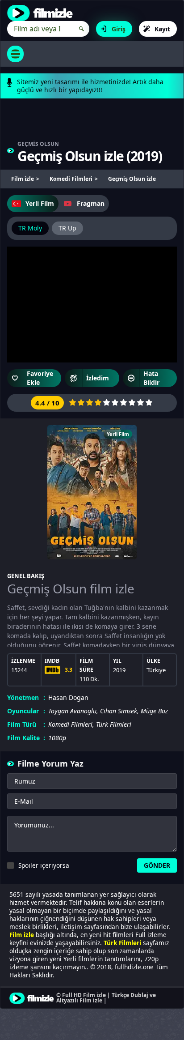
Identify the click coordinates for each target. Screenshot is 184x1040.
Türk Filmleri (113, 724)
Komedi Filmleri (70, 724)
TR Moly (30, 228)
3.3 (68, 669)
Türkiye (156, 670)
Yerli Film (39, 203)
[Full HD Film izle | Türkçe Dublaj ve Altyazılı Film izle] (42, 13)
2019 (144, 156)
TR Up (67, 228)
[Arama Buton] (81, 29)
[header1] (92, 123)
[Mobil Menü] (15, 54)
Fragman (91, 203)
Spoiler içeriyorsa (43, 865)
